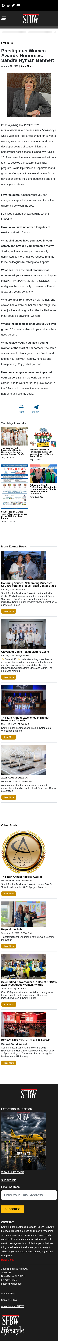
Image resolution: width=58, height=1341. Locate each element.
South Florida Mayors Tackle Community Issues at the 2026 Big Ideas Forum (14, 515)
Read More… (8, 1259)
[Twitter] (13, 5)
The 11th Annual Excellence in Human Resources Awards (25, 719)
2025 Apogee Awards (14, 777)
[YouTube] (18, 5)
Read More (8, 611)
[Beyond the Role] (23, 914)
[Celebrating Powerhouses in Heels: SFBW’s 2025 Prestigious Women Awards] (23, 967)
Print (21, 412)
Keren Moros (27, 66)
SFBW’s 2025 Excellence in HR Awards (25, 1040)
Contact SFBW (9, 1300)
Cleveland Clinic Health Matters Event (25, 651)
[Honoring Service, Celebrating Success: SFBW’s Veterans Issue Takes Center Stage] (23, 566)
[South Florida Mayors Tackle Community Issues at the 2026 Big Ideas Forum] (14, 487)
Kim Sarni (20, 589)
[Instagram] (8, 5)
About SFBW (8, 1293)
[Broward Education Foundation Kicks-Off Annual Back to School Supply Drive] (43, 437)
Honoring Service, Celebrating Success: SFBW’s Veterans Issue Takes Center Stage (28, 584)
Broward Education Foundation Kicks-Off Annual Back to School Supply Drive (42, 452)
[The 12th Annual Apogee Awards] (23, 852)
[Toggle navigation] (3, 18)
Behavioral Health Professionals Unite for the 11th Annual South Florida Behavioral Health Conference (43, 489)
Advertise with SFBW (12, 1306)
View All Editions (12, 1172)
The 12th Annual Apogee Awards (22, 876)
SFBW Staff (23, 724)
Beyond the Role (11, 929)
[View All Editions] (23, 1141)
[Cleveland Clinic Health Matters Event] (23, 634)
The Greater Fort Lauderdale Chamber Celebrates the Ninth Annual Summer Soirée (12, 451)
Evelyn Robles (22, 655)
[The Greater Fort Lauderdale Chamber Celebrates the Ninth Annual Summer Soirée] (14, 436)
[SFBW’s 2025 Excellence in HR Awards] (23, 1025)
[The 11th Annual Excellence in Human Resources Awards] (23, 700)
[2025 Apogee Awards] (23, 760)
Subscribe (13, 1209)
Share (35, 412)
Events (7, 42)
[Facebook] (3, 5)
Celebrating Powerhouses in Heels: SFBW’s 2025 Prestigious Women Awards (29, 983)
